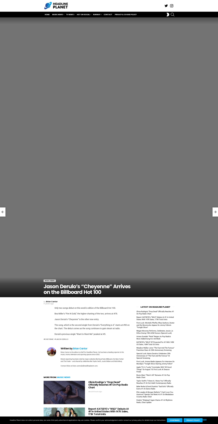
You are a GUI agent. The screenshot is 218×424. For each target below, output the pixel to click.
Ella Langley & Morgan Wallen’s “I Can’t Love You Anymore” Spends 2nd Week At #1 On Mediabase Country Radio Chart (154, 394)
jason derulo (62, 339)
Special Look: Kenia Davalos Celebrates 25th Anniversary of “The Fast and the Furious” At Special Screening (153, 356)
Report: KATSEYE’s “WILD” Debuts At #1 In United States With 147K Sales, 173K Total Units (108, 411)
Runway (96, 14)
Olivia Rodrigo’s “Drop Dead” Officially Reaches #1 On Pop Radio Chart (108, 384)
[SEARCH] (172, 14)
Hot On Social (83, 14)
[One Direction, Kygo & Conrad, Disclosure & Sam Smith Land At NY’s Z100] (215, 212)
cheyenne (49, 339)
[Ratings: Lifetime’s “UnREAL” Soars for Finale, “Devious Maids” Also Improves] (2, 212)
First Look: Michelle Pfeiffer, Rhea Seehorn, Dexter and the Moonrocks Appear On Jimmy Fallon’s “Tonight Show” (155, 325)
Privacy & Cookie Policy (126, 14)
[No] (204, 420)
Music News (57, 14)
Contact (108, 14)
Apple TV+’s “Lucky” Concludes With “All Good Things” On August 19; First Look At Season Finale (153, 369)
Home (47, 14)
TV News (70, 14)
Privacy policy (193, 420)
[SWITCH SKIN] (168, 14)
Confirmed (175, 420)
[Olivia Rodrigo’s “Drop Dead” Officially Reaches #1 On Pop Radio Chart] (64, 392)
